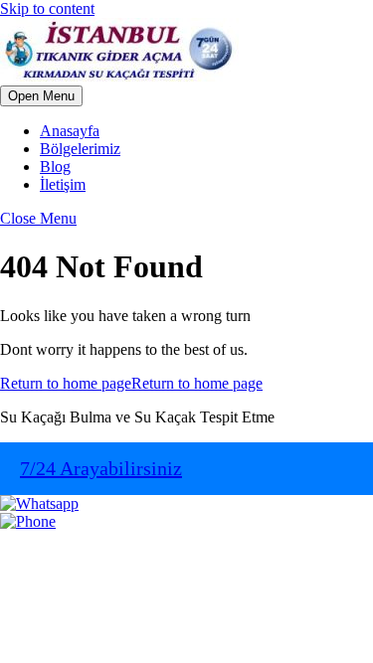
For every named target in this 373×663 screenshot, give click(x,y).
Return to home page (131, 383)
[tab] (41, 95)
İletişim (63, 184)
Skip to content (47, 8)
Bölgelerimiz (80, 148)
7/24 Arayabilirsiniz (101, 468)
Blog (55, 166)
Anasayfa (69, 130)
